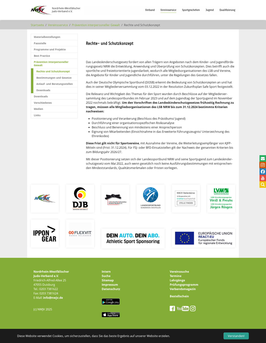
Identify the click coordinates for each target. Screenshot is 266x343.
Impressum (110, 285)
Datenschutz (111, 289)
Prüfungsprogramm (184, 285)
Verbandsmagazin (183, 289)
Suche (106, 276)
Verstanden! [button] (236, 336)
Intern (106, 272)
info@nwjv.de (53, 298)
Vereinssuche (179, 272)
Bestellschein (179, 296)
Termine (175, 276)
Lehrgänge (177, 280)
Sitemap (108, 280)
